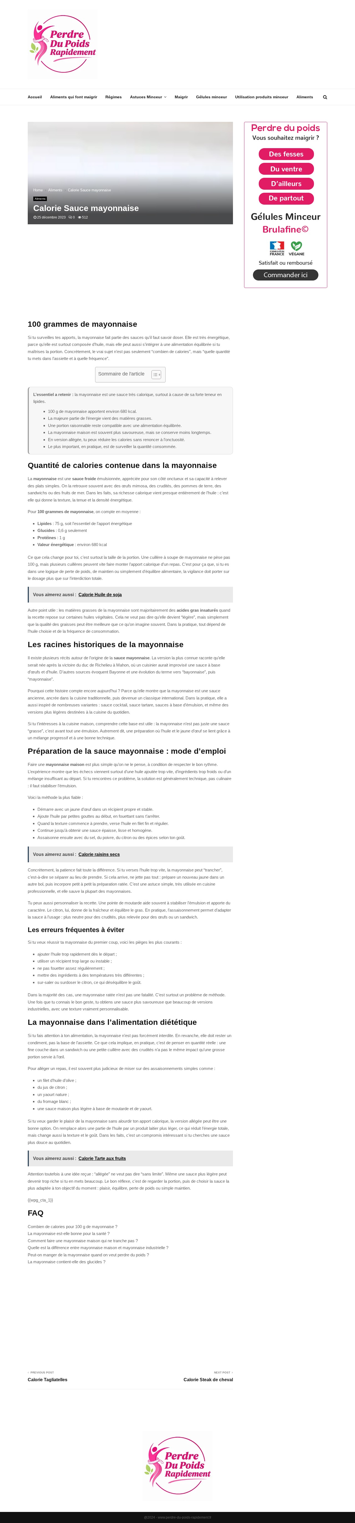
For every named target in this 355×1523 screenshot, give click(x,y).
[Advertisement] (226, 44)
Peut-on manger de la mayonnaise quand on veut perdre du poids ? (88, 1254)
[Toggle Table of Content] (153, 374)
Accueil (35, 97)
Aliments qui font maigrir (73, 97)
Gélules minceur (211, 97)
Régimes (113, 97)
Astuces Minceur (146, 97)
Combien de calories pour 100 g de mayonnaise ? (72, 1226)
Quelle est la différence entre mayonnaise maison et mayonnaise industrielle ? (98, 1247)
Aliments (304, 97)
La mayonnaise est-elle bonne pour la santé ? (69, 1233)
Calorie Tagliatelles (47, 1379)
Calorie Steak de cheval (208, 1379)
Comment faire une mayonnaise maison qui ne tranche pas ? (83, 1240)
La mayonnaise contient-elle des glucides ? (66, 1261)
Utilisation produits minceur (261, 97)
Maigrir (181, 97)
